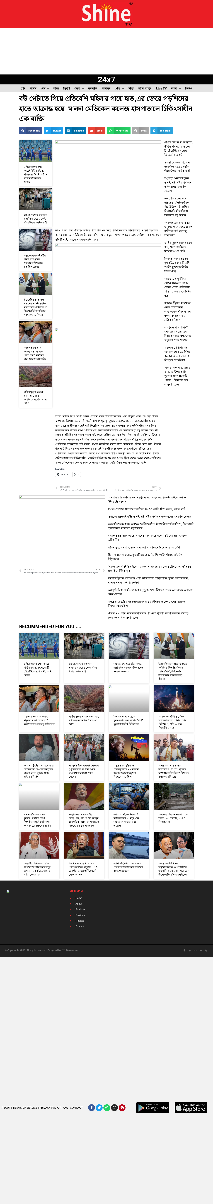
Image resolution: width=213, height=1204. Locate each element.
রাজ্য (56, 88)
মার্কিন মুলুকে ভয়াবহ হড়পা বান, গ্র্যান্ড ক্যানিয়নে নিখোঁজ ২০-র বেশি (35, 398)
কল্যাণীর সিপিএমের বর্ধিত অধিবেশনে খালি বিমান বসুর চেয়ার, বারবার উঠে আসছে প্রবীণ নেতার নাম (37, 869)
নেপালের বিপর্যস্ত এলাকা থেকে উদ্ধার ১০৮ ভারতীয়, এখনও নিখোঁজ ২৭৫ (173, 818)
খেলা (117, 88)
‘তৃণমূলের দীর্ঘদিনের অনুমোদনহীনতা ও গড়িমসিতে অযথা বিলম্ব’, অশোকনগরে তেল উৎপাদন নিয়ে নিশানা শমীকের (173, 869)
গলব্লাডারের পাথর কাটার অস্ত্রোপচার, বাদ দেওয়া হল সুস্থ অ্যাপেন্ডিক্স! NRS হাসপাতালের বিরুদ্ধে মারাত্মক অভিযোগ (84, 820)
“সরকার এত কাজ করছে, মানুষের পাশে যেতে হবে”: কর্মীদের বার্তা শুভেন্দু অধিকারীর (35, 353)
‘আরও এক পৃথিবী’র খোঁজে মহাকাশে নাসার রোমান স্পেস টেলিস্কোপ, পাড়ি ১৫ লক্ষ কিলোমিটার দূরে (177, 287)
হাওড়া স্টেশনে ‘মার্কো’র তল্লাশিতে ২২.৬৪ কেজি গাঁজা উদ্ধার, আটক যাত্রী (35, 219)
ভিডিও (188, 88)
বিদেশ (33, 88)
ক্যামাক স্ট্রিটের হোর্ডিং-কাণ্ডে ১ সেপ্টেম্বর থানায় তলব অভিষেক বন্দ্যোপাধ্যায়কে (128, 867)
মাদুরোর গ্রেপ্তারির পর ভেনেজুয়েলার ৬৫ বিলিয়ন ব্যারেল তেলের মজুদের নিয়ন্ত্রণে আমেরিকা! (178, 354)
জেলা (77, 88)
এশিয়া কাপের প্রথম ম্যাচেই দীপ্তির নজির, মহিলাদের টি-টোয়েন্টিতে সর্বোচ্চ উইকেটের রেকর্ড (35, 174)
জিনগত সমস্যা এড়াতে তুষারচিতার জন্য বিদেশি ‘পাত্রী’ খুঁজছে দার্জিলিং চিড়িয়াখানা (177, 265)
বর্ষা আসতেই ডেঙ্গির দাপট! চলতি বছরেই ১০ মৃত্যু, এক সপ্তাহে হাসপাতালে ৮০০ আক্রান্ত (126, 820)
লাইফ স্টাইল (144, 88)
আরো (174, 88)
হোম (23, 88)
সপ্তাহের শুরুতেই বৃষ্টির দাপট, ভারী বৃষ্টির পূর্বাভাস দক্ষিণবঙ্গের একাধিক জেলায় (35, 261)
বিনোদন (106, 88)
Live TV (161, 88)
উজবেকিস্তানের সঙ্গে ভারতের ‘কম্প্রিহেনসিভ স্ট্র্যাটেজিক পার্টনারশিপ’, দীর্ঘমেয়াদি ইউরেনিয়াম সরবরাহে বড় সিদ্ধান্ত (35, 307)
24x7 (106, 79)
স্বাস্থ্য (131, 88)
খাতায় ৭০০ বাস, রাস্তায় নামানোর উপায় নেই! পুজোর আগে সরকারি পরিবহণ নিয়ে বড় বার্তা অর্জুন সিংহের (177, 376)
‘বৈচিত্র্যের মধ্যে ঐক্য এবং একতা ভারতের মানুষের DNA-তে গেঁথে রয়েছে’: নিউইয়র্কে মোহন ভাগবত (83, 869)
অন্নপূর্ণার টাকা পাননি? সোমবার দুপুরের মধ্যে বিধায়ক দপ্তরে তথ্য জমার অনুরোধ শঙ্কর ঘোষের (177, 334)
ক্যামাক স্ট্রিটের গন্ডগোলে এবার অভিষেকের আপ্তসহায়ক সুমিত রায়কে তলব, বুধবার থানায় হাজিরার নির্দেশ (177, 312)
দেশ (43, 88)
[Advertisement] (106, 51)
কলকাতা (92, 88)
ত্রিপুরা (66, 88)
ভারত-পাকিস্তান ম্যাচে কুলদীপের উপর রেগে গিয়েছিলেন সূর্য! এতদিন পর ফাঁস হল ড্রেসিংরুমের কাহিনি (37, 820)
